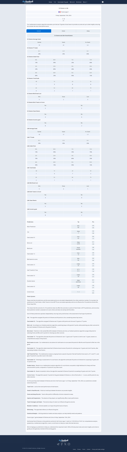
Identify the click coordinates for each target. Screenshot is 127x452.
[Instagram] (69, 444)
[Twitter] (65, 444)
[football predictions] (27, 2)
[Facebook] (62, 444)
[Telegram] (58, 444)
